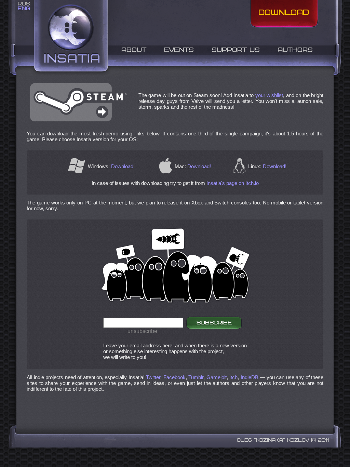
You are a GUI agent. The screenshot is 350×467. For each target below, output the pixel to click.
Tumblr (195, 377)
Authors (295, 50)
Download (283, 13)
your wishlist (269, 95)
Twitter (153, 377)
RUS (24, 4)
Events (179, 50)
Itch (233, 377)
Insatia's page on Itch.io (232, 183)
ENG (24, 8)
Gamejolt (216, 377)
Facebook (174, 377)
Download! (123, 166)
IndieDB (249, 377)
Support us (236, 50)
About (133, 50)
